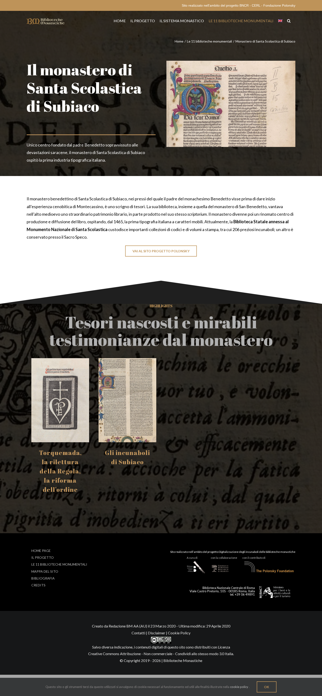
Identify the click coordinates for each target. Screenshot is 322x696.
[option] (60, 433)
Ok (266, 687)
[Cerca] (289, 21)
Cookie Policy (179, 633)
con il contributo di (253, 557)
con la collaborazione (224, 557)
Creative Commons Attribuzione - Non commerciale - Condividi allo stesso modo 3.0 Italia (160, 653)
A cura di (192, 557)
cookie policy (239, 687)
